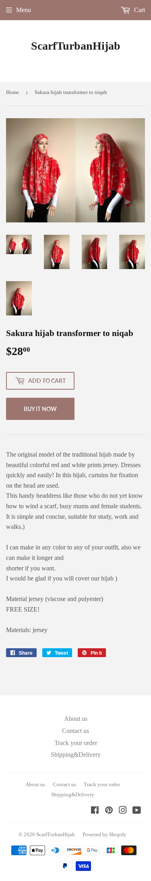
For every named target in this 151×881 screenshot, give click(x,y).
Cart (138, 9)
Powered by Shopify (104, 834)
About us (75, 718)
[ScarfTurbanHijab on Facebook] (95, 811)
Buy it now (40, 408)
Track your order (75, 742)
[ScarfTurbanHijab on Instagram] (123, 811)
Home (12, 92)
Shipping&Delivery (76, 754)
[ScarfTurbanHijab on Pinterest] (109, 811)
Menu (23, 9)
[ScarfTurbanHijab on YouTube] (136, 811)
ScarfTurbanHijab (75, 46)
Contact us (75, 730)
